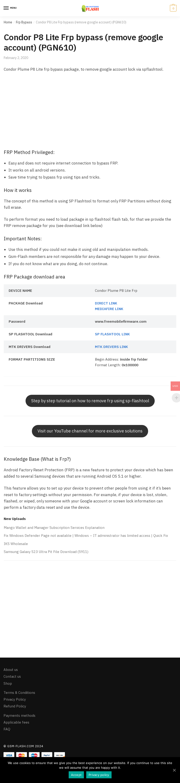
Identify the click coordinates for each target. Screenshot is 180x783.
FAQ (7, 729)
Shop (8, 683)
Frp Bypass (24, 22)
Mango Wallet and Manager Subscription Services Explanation (54, 527)
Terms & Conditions (19, 692)
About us (11, 669)
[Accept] (174, 770)
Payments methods (19, 715)
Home (8, 22)
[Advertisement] (90, 111)
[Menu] (6, 8)
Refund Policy (15, 706)
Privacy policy (99, 775)
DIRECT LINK (106, 303)
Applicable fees (16, 722)
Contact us (12, 676)
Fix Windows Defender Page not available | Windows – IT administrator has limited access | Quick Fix (86, 535)
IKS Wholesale (16, 544)
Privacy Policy (15, 699)
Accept (76, 775)
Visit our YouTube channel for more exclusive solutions (90, 431)
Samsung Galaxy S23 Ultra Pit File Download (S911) (46, 551)
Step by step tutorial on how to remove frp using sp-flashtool (90, 400)
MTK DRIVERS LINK (111, 346)
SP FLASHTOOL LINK (112, 334)
